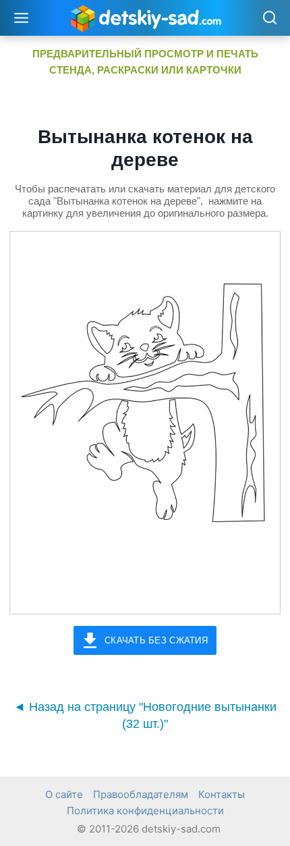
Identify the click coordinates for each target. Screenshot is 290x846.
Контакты (221, 794)
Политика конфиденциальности (145, 810)
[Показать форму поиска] (269, 18)
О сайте (64, 794)
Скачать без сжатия (156, 640)
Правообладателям (140, 794)
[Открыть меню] (21, 17)
